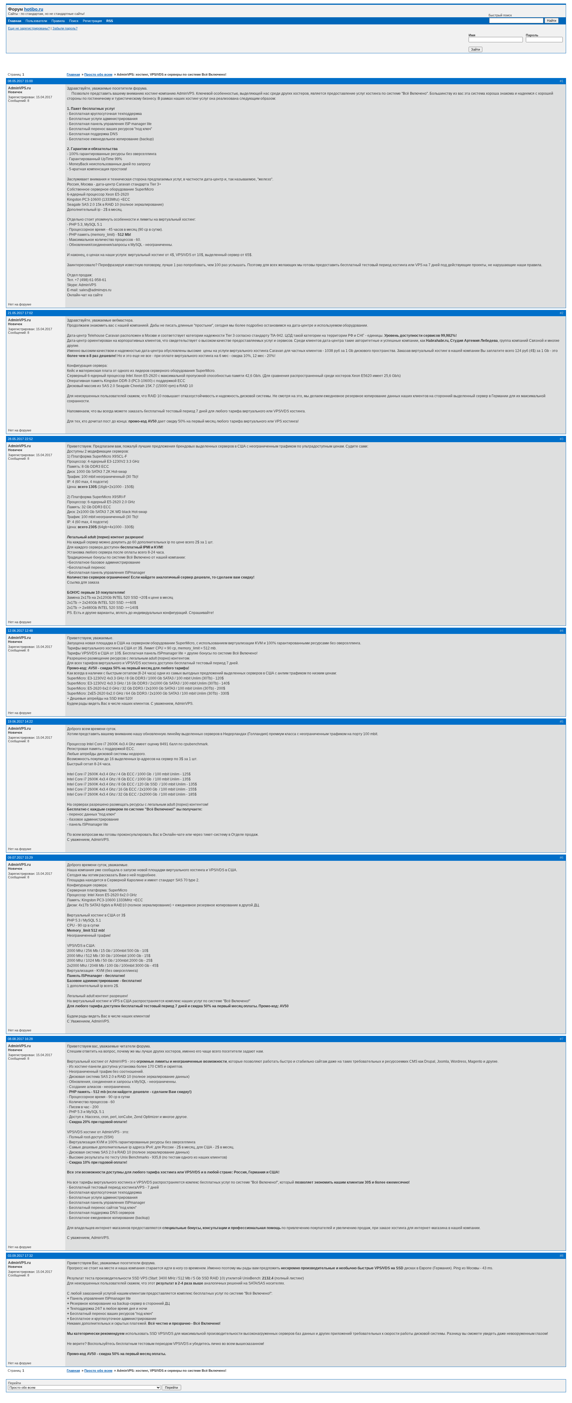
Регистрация (92, 21)
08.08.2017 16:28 (20, 1039)
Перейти (14, 1383)
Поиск (73, 21)
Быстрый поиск (500, 15)
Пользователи (36, 21)
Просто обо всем (98, 74)
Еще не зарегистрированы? (29, 28)
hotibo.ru (33, 9)
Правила (58, 21)
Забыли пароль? (64, 28)
